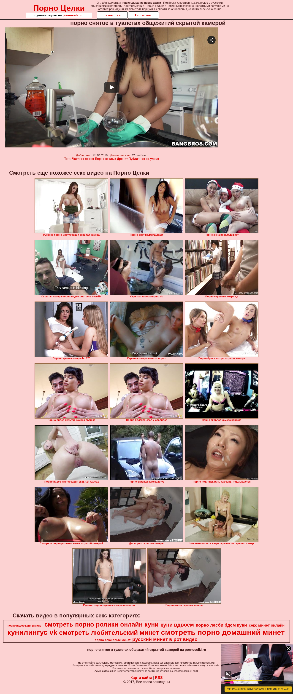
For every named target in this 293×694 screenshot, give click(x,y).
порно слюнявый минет (112, 640)
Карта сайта (141, 678)
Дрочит (122, 158)
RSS (159, 678)
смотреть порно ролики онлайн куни (101, 624)
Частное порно (83, 158)
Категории (112, 15)
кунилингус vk (32, 632)
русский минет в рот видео (165, 639)
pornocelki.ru (73, 15)
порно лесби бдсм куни (221, 625)
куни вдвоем (177, 625)
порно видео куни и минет (25, 625)
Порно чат (143, 15)
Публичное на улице (144, 158)
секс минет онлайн (267, 625)
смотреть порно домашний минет (223, 632)
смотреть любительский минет (109, 632)
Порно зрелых (105, 158)
